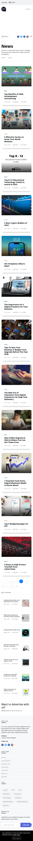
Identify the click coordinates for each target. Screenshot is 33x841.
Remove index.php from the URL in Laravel (11, 645)
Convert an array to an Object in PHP (11, 660)
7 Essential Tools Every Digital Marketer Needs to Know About (15, 483)
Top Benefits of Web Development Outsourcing (13, 96)
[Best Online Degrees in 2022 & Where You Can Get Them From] (16, 420)
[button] (5, 36)
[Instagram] (27, 37)
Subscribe (26, 825)
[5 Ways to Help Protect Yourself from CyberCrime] (16, 547)
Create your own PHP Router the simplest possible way (10, 675)
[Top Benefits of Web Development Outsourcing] (16, 76)
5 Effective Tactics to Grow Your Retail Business (14, 139)
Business (5, 805)
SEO (20, 790)
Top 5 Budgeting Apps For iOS (16, 525)
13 (12, 586)
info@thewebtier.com (16, 711)
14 (16, 586)
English (13, 2)
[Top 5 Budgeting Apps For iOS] (16, 506)
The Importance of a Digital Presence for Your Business (16, 306)
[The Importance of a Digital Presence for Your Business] (16, 287)
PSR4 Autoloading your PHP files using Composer (12, 615)
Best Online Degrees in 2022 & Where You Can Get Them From (14, 440)
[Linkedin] (24, 37)
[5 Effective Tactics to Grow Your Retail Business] (16, 119)
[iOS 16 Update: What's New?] (16, 246)
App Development (22, 801)
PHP (13, 790)
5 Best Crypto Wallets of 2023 (15, 224)
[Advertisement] (16, 23)
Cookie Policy (16, 835)
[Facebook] (18, 37)
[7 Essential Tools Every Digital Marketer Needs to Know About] (16, 463)
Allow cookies (16, 838)
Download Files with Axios (12, 630)
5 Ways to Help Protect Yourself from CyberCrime (15, 566)
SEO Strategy (7, 798)
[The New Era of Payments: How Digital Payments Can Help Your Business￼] (16, 375)
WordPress (6, 794)
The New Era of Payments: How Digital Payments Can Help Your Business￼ (15, 396)
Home (3, 57)
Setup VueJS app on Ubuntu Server (10, 690)
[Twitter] (21, 37)
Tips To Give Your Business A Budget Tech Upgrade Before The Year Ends (16, 350)
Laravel (5, 790)
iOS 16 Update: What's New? (14, 265)
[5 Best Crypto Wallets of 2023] (16, 205)
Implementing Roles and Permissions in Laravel (11, 601)
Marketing (18, 798)
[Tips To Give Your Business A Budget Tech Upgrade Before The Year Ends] (16, 330)
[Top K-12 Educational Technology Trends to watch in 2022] (16, 162)
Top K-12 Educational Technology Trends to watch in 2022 (14, 182)
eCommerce (17, 794)
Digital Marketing (8, 801)
